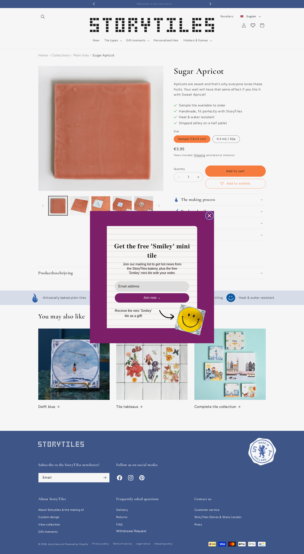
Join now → (152, 297)
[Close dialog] (209, 215)
